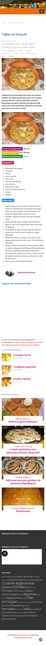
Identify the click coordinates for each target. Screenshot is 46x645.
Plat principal (6, 47)
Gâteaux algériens (23, 419)
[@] (22, 553)
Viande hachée (21, 616)
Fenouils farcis (22, 355)
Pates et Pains (14, 597)
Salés (26, 609)
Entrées (19, 587)
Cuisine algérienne (8, 44)
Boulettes (36, 577)
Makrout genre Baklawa (23, 421)
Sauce (22, 53)
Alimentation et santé (9, 577)
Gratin (16, 591)
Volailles (25, 47)
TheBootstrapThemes (23, 638)
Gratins (17, 446)
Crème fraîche (35, 580)
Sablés (21, 609)
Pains (3, 598)
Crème (26, 580)
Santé (32, 609)
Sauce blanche (31, 53)
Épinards (6, 619)
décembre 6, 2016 (10, 41)
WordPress (24, 635)
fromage (7, 590)
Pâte (23, 606)
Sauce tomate (29, 612)
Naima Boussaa (26, 272)
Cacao (4, 580)
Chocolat (18, 579)
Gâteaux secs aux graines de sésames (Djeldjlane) (23, 482)
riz (17, 609)
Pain (38, 594)
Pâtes (27, 606)
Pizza (24, 598)
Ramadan (9, 609)
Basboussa (23, 511)
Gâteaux (29, 590)
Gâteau (21, 591)
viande (12, 616)
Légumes (24, 44)
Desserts (15, 508)
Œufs (13, 619)
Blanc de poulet (25, 576)
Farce (28, 587)
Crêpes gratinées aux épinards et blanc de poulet (23, 451)
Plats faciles (21, 602)
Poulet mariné (22, 379)
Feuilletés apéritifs (25, 367)
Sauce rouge (18, 612)
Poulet (15, 53)
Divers (18, 44)
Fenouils (20, 51)
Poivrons (28, 602)
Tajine (4, 56)
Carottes (10, 580)
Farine (33, 587)
